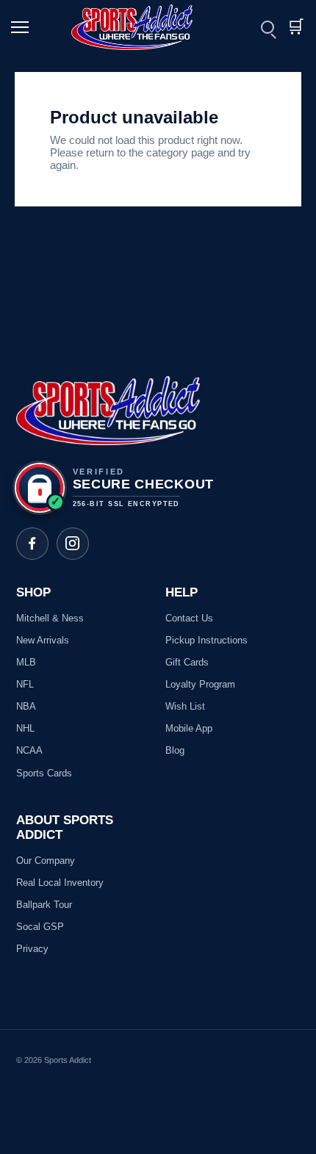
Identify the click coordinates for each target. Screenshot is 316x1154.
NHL (25, 728)
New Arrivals (42, 640)
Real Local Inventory (60, 882)
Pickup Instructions (206, 640)
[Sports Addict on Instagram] (73, 543)
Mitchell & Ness (50, 618)
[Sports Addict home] (141, 27)
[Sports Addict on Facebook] (32, 543)
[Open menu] (22, 27)
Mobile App (188, 728)
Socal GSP (40, 926)
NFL (25, 684)
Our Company (45, 860)
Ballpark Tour (44, 904)
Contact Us (189, 618)
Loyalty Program (200, 684)
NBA (26, 706)
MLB (26, 662)
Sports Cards (44, 773)
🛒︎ (295, 27)
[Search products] (267, 27)
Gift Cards (187, 662)
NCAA (29, 750)
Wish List (185, 706)
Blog (174, 750)
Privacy (32, 948)
